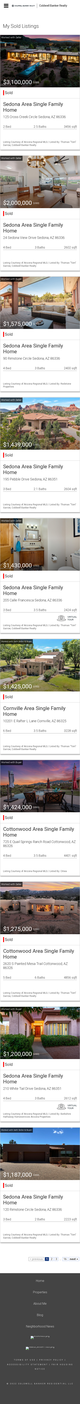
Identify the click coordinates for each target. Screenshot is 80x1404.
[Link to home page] (24, 6)
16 (65, 1259)
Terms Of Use (25, 1360)
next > (74, 1259)
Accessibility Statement (27, 1365)
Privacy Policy (51, 1360)
